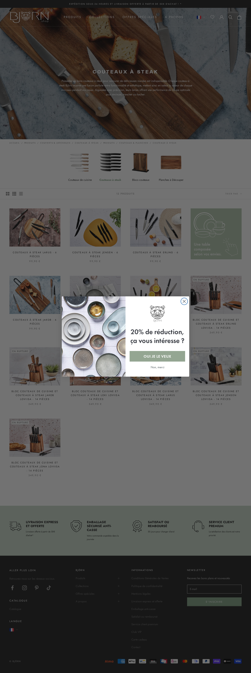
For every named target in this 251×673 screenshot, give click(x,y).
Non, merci (157, 367)
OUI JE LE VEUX (157, 356)
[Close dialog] (184, 301)
